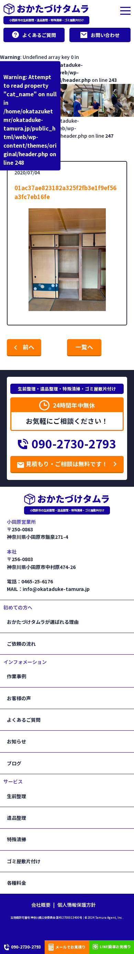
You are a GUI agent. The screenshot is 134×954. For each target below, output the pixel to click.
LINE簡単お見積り (115, 946)
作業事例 (16, 676)
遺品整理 (16, 817)
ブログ (14, 763)
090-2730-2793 (74, 443)
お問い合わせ (105, 35)
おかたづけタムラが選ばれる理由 (43, 621)
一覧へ (84, 347)
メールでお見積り (70, 947)
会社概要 (41, 904)
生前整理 (16, 796)
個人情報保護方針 (76, 904)
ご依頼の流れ (21, 643)
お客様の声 (19, 698)
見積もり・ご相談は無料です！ (67, 464)
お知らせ (16, 741)
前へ (28, 347)
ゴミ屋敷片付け (24, 861)
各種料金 (16, 882)
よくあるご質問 (39, 35)
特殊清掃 (16, 839)
